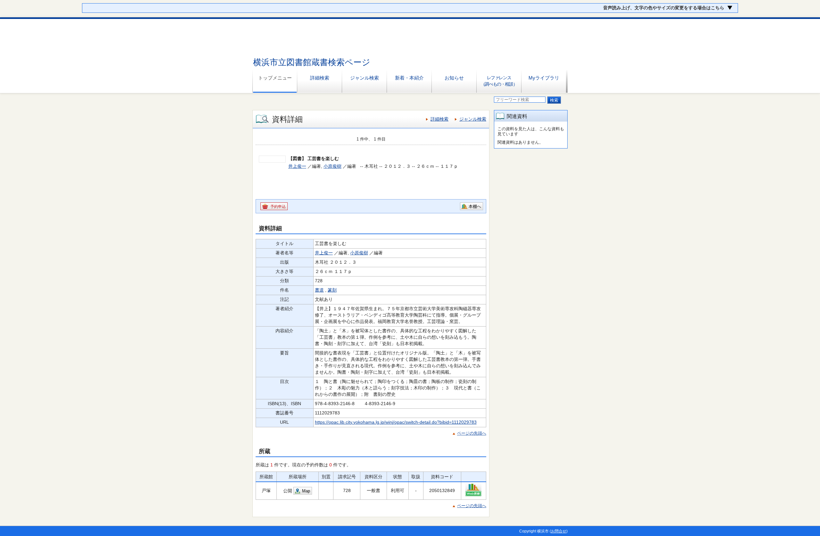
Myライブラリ (544, 78)
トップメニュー (275, 78)
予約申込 (278, 206)
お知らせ (454, 78)
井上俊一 (297, 166)
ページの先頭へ (471, 433)
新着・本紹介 (409, 78)
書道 (319, 290)
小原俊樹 (332, 166)
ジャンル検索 (364, 78)
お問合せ (558, 531)
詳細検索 (319, 78)
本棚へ (475, 206)
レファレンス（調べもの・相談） (499, 81)
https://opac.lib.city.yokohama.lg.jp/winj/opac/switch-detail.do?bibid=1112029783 (396, 422)
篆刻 (332, 290)
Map (306, 491)
